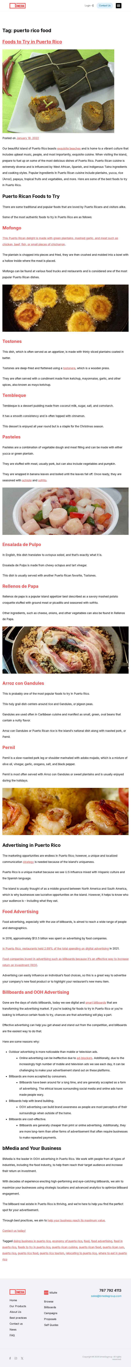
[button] (118, 5)
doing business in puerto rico (32, 1241)
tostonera (69, 368)
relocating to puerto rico (81, 1253)
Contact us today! (14, 1230)
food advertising (101, 1241)
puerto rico (9, 1253)
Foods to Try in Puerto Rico (32, 41)
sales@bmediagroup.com (106, 1296)
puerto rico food (28, 1253)
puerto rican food (90, 1247)
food (87, 1241)
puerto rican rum (113, 1247)
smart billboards (95, 1002)
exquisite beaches (69, 148)
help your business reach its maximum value (76, 1220)
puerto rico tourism (52, 1253)
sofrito (42, 480)
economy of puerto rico (67, 1241)
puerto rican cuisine (64, 1247)
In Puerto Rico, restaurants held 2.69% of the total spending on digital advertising (55, 948)
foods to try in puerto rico (34, 1247)
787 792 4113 (110, 1290)
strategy (28, 862)
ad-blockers (84, 1058)
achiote (27, 480)
